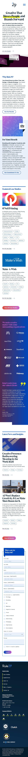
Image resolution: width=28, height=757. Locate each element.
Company (9, 582)
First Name (6, 558)
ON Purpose (6, 150)
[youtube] (3, 718)
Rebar (12, 753)
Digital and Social (17, 234)
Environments (13, 240)
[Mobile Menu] (22, 5)
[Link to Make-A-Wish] (14, 260)
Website (9, 588)
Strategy (16, 231)
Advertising (6, 243)
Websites (11, 237)
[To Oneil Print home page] (9, 742)
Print (17, 237)
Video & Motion (10, 615)
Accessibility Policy (6, 755)
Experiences (21, 240)
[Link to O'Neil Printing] (14, 199)
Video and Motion (14, 243)
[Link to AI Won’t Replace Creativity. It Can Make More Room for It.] (14, 486)
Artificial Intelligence (7, 234)
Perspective (6, 469)
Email (5, 570)
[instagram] (15, 714)
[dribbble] (19, 714)
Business (12, 520)
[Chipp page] (6, 736)
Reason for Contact (8, 631)
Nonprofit (5, 283)
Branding (5, 237)
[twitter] (11, 714)
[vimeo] (23, 714)
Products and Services (8, 231)
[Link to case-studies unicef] (20, 341)
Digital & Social (10, 609)
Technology (19, 469)
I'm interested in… (12, 594)
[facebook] (7, 714)
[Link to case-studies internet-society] (7, 357)
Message (5, 638)
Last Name (6, 564)
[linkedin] (3, 714)
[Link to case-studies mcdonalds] (7, 333)
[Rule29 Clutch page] (14, 727)
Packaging (6, 240)
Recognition (6, 520)
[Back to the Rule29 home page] (14, 5)
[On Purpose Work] (5, 727)
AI (6, 603)
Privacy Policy (18, 753)
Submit (7, 652)
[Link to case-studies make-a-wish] (7, 341)
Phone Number (10, 576)
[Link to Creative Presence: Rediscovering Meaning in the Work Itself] (14, 444)
